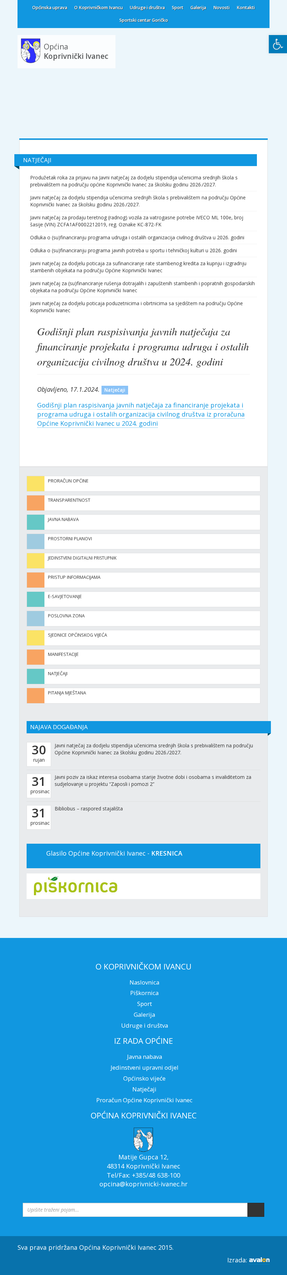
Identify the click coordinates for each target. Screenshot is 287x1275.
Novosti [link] (221, 8)
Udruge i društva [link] (147, 8)
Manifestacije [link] (63, 654)
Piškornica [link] (144, 993)
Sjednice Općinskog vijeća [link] (77, 635)
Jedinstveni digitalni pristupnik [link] (82, 558)
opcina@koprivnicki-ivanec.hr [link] (143, 1184)
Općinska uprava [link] (49, 8)
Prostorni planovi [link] (70, 539)
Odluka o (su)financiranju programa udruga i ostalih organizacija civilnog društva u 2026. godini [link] (137, 237)
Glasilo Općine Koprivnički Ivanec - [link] (114, 853)
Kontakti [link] (246, 8)
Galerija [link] (198, 8)
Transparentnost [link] (69, 500)
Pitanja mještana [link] (67, 693)
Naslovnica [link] (144, 982)
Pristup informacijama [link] (74, 577)
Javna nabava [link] (63, 519)
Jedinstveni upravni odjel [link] (144, 1067)
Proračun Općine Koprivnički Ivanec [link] (144, 1100)
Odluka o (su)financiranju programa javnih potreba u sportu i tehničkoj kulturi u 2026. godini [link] (133, 250)
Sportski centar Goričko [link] (143, 20)
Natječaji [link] (58, 674)
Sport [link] (177, 8)
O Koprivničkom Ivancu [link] (98, 8)
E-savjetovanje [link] (65, 596)
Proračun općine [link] (68, 481)
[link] (278, 44)
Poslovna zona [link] (66, 616)
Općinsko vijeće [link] (144, 1078)
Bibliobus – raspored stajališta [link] (89, 808)
